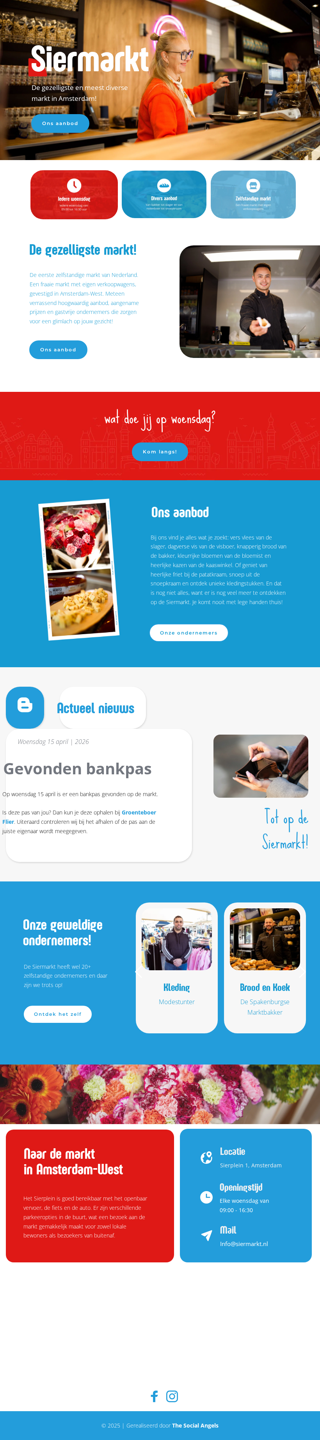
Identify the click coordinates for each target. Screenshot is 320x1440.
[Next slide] (302, 972)
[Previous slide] (139, 972)
